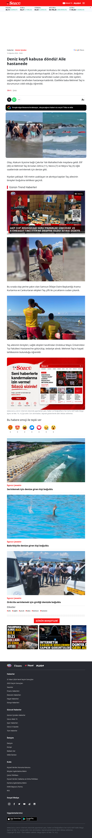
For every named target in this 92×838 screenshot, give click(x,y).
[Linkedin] (34, 804)
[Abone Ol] (79, 50)
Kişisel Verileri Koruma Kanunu (18, 767)
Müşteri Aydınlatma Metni (17, 771)
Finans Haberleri (13, 691)
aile (9, 611)
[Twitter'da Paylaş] (9, 99)
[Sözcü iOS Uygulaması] (14, 819)
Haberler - (11, 50)
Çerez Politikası (12, 775)
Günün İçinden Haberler (16, 715)
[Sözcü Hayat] (29, 665)
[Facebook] (14, 804)
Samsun (36, 611)
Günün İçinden (20, 50)
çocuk (22, 611)
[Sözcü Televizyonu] (9, 665)
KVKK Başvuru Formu (15, 787)
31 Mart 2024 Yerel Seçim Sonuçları (20, 679)
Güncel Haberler (14, 709)
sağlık (15, 611)
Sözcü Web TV (12, 719)
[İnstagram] (9, 804)
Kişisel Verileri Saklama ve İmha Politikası (22, 779)
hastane (44, 611)
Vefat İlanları (12, 755)
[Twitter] (19, 804)
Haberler (11, 674)
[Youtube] (24, 804)
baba (28, 611)
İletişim (10, 743)
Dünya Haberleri (13, 702)
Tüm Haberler (12, 731)
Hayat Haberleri (13, 699)
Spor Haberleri (12, 723)
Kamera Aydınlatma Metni (17, 783)
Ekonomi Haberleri (14, 695)
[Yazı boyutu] (83, 99)
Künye (9, 747)
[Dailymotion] (29, 804)
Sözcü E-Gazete (12, 727)
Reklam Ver (11, 751)
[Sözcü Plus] (40, 666)
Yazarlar (10, 687)
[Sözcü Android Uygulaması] (29, 819)
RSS (8, 790)
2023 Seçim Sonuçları (15, 683)
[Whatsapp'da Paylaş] (14, 99)
